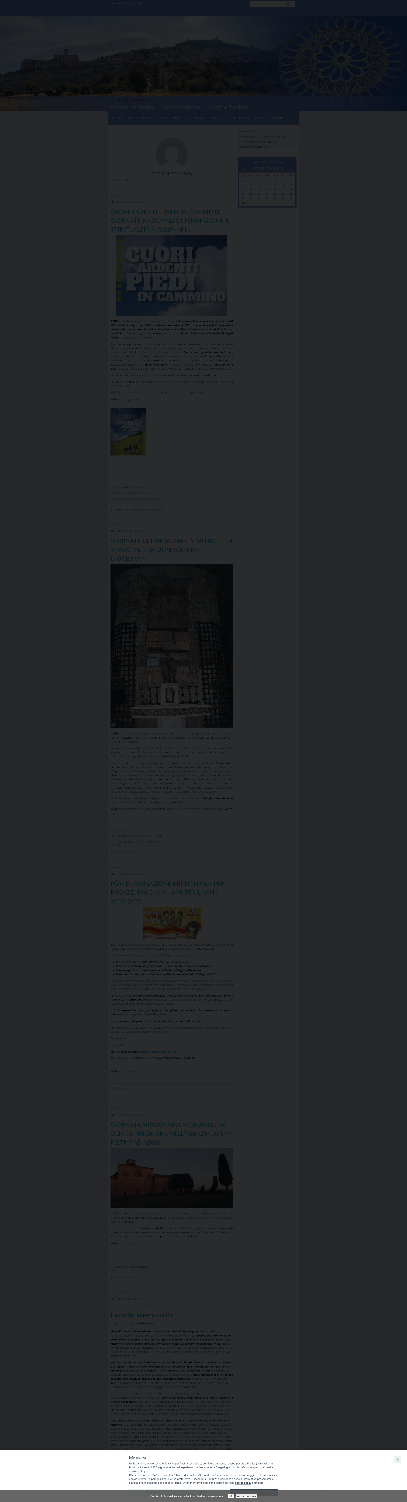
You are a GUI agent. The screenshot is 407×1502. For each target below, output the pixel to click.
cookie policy (243, 1482)
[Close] (397, 1459)
